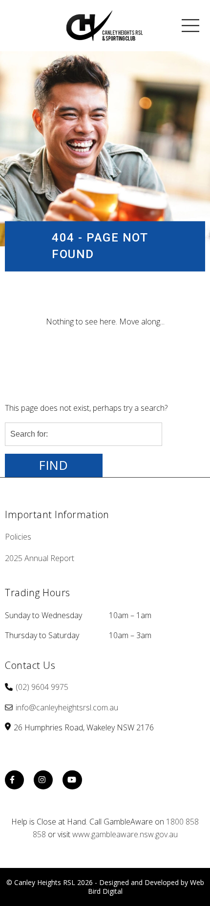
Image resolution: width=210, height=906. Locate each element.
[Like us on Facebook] (15, 780)
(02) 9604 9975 (42, 687)
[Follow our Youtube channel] (72, 780)
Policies (18, 536)
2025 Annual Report (39, 558)
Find (53, 465)
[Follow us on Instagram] (43, 780)
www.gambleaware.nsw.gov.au (125, 834)
